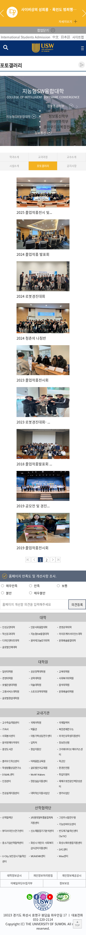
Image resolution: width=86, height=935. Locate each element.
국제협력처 (64, 722)
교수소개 (71, 157)
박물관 (34, 729)
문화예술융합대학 (67, 640)
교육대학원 (64, 671)
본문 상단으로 (77, 923)
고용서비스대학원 (10, 691)
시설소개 (14, 166)
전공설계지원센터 (10, 793)
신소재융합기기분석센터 (42, 831)
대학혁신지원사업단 (40, 793)
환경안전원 (64, 768)
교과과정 (43, 157)
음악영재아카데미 (10, 742)
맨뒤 (58, 559)
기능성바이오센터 (67, 824)
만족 (37, 585)
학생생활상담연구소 (11, 768)
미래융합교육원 (38, 761)
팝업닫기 (43, 30)
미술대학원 (36, 685)
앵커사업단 (64, 793)
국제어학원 (36, 722)
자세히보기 (65, 21)
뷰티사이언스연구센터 (12, 831)
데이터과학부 (58, 121)
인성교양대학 (8, 627)
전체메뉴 (82, 48)
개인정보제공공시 (71, 876)
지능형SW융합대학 (40, 634)
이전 (34, 559)
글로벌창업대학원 (10, 698)
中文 (55, 37)
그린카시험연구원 (67, 817)
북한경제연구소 (66, 729)
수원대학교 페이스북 (36, 896)
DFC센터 (63, 849)
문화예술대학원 (66, 691)
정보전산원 (64, 742)
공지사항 (71, 166)
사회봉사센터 (8, 736)
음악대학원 (64, 685)
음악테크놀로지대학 (40, 640)
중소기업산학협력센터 (12, 843)
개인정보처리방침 (43, 876)
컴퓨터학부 (58, 110)
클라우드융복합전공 (58, 126)
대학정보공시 (14, 876)
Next (84, 13)
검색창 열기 (5, 47)
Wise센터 (63, 856)
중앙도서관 (7, 749)
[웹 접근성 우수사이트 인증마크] (63, 894)
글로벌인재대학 (9, 647)
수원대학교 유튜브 (50, 896)
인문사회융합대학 (39, 627)
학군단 (62, 761)
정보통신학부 (58, 116)
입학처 (34, 742)
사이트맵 (78, 37)
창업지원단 (36, 749)
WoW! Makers (38, 774)
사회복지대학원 (66, 678)
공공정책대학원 (38, 671)
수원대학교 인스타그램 (43, 896)
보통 (64, 585)
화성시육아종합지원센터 (70, 843)
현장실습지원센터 (39, 781)
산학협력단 (7, 817)
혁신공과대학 (8, 634)
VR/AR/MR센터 (38, 856)
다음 (52, 559)
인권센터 (6, 781)
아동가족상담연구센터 (41, 736)
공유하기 (81, 64)
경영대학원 (7, 678)
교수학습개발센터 (10, 722)
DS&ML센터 (8, 774)
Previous (3, 13)
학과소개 (14, 157)
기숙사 (5, 729)
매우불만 (39, 593)
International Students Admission (25, 37)
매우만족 (11, 585)
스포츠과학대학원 (39, 691)
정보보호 (64, 883)
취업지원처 (64, 774)
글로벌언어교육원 (39, 768)
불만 (9, 593)
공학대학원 (36, 678)
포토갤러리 (43, 166)
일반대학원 (7, 671)
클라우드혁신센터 (10, 761)
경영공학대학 (65, 627)
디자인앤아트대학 (10, 640)
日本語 (65, 37)
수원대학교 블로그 (29, 896)
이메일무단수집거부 (21, 883)
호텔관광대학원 (9, 685)
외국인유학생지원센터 (69, 736)
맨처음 (28, 559)
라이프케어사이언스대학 (70, 634)
